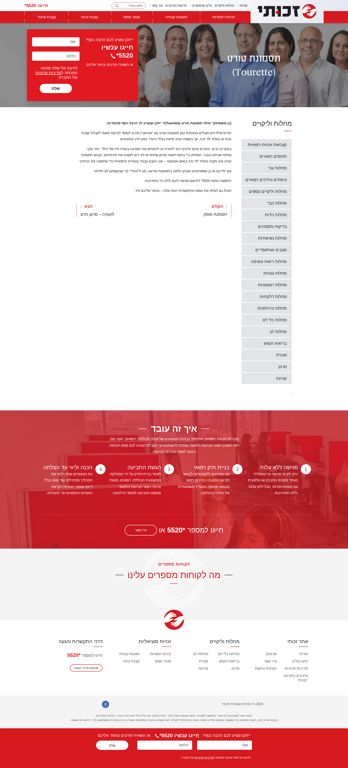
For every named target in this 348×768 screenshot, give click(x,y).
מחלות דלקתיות (273, 296)
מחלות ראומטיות (272, 285)
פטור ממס (131, 17)
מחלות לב (278, 331)
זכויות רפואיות (223, 17)
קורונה (281, 378)
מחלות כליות (276, 215)
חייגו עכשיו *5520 (179, 735)
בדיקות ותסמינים (272, 226)
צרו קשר (141, 530)
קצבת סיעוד (46, 17)
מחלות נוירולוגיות (272, 308)
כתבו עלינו (300, 661)
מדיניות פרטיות (48, 73)
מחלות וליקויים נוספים (268, 191)
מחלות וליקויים (224, 5)
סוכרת (281, 355)
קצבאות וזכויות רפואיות (267, 144)
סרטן (282, 366)
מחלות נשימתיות (272, 238)
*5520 (74, 655)
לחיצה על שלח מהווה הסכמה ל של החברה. (56, 73)
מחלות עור (277, 168)
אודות (303, 654)
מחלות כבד (277, 203)
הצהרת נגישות (266, 668)
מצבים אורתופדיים (271, 250)
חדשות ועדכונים (176, 5)
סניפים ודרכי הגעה (86, 668)
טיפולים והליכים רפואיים (266, 179)
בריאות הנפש (275, 343)
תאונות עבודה (176, 17)
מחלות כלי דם (275, 320)
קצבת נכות (89, 17)
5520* (36, 5)
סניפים (271, 654)
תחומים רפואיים (273, 156)
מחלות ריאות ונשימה (269, 261)
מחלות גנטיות (275, 273)
